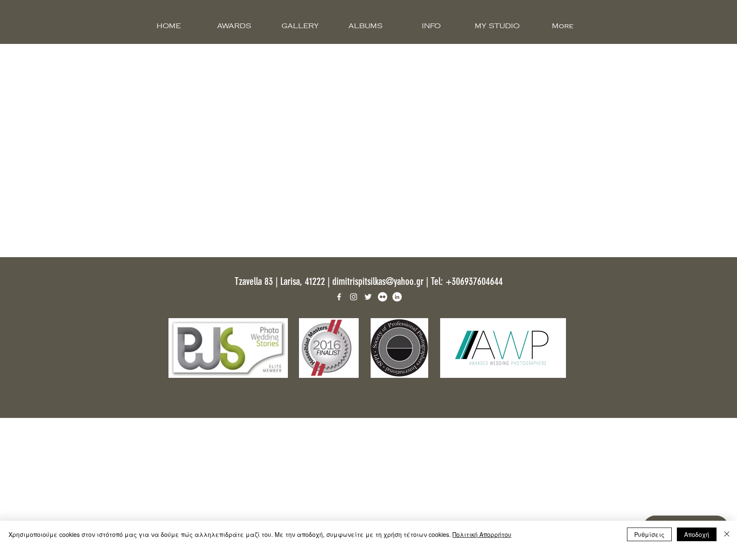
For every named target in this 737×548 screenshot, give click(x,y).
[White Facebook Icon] (339, 297)
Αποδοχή (696, 534)
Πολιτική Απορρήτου (482, 534)
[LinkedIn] (397, 297)
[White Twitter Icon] (368, 297)
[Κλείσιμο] (727, 534)
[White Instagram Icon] (353, 297)
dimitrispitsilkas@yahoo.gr (378, 281)
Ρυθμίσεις (649, 534)
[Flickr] (382, 297)
